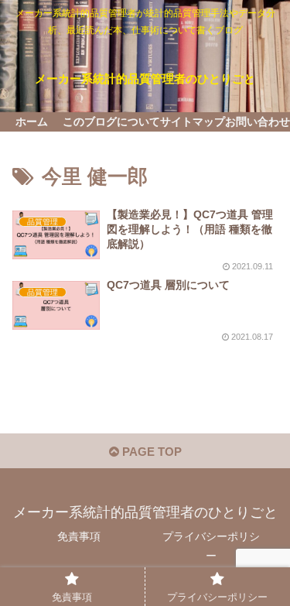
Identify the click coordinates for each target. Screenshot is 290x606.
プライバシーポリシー (211, 546)
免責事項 (79, 536)
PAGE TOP (150, 451)
